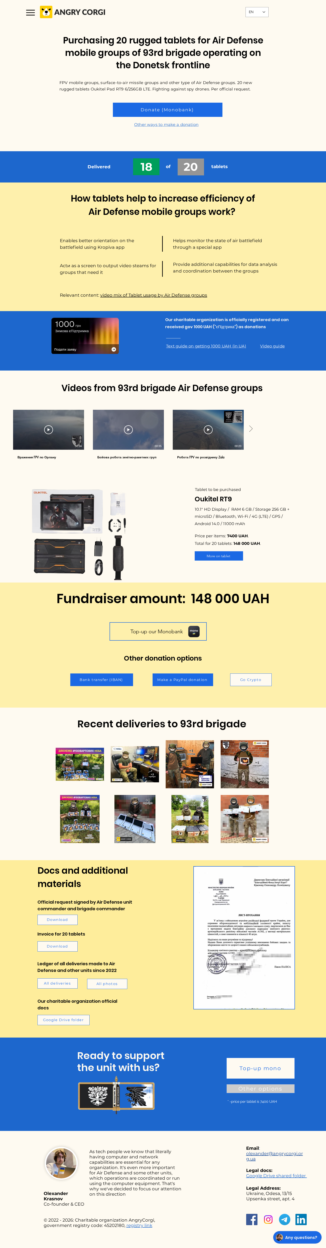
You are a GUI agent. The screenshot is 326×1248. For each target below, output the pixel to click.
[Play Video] (48, 429)
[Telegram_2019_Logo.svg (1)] (284, 1219)
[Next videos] (251, 429)
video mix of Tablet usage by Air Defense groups (153, 295)
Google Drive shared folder (276, 1175)
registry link (139, 1225)
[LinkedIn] (301, 1219)
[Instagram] (268, 1219)
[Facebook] (251, 1219)
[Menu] (30, 12)
